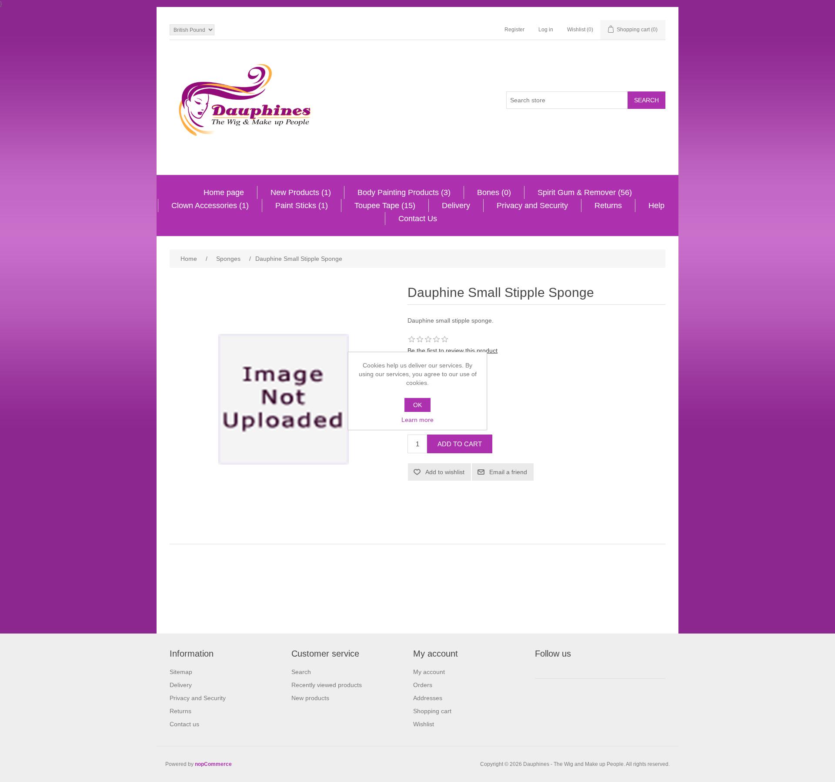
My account (429, 671)
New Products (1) (301, 192)
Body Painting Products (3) (404, 192)
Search (301, 671)
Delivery (456, 205)
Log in (545, 30)
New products (310, 697)
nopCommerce (213, 764)
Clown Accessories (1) (210, 205)
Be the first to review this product (452, 350)
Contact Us (417, 218)
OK (417, 404)
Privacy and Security (532, 205)
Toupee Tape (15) (384, 205)
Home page (224, 192)
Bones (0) (494, 192)
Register (514, 30)
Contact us (184, 724)
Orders (422, 684)
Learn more (417, 419)
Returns (608, 205)
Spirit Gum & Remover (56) (585, 192)
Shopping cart (432, 711)
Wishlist (423, 724)
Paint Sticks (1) (301, 205)
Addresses (427, 697)
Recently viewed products (326, 684)
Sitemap (181, 671)
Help (656, 205)
